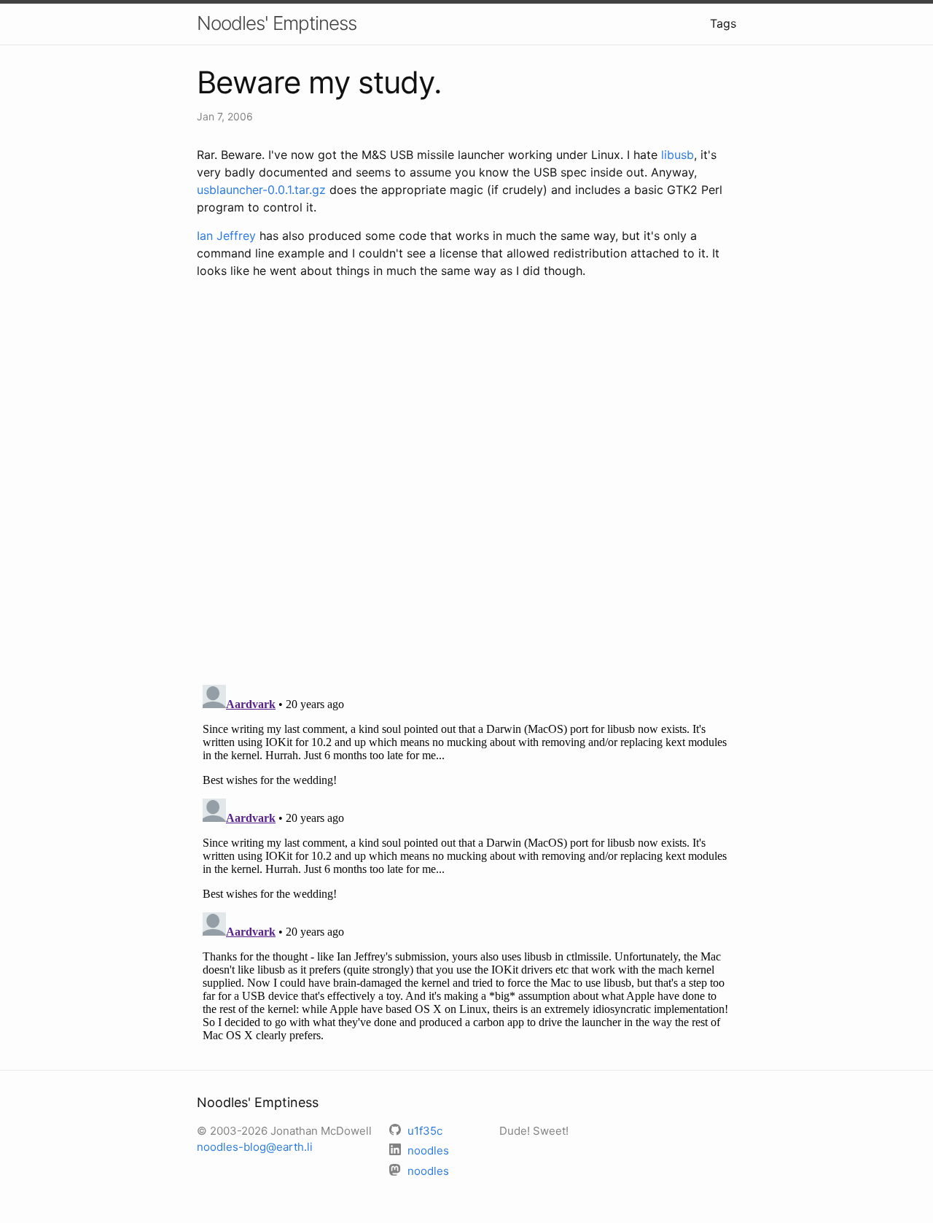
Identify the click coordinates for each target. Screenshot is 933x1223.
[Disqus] (466, 483)
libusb (677, 154)
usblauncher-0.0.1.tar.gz (261, 189)
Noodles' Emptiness (276, 23)
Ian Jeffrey (226, 235)
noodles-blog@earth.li (255, 1147)
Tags (723, 23)
